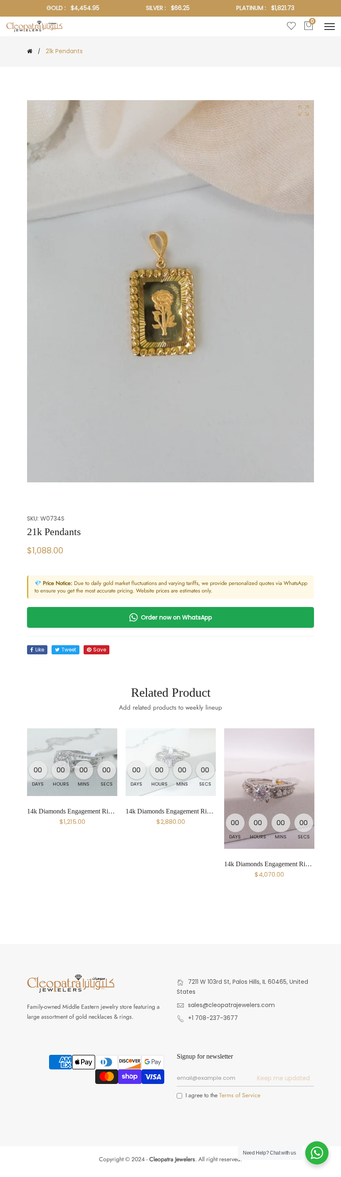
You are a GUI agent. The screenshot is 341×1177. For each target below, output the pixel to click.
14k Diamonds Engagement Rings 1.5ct (276, 863)
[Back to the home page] (29, 51)
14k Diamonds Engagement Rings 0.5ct (79, 811)
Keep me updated (283, 1078)
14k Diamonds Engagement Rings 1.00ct (180, 811)
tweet (69, 649)
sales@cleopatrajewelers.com (231, 1005)
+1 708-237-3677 (213, 1018)
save (99, 649)
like (39, 649)
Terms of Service (239, 1095)
